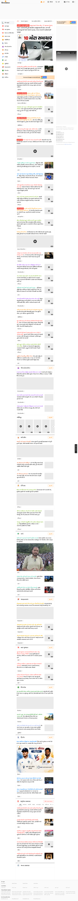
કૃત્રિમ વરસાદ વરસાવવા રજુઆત (17, 891)
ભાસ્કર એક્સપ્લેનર (21, 249)
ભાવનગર (19, 136)
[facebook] (46, 63)
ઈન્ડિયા (19, 114)
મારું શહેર (19, 62)
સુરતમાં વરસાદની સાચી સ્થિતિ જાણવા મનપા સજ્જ (49, 891)
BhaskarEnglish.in (60, 136)
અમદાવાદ (19, 261)
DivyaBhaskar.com (60, 134)
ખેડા (43, 804)
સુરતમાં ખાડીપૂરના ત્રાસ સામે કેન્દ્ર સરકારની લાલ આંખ (39, 891)
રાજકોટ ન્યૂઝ (46, 887)
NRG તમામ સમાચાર (48, 801)
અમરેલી (29, 804)
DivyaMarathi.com (60, 137)
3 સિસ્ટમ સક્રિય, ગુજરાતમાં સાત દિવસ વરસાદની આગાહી (6, 891)
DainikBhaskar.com (60, 132)
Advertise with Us (59, 126)
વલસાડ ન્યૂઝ (14, 887)
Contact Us (58, 129)
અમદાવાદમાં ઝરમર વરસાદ (27, 891)
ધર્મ (18, 363)
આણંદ (33, 804)
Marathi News (14, 883)
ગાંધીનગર (47, 804)
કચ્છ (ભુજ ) (20, 73)
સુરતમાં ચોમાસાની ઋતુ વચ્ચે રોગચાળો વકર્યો (39, 894)
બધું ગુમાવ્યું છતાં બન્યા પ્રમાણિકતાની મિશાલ (60, 893)
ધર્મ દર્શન (19, 458)
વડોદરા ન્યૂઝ (68, 887)
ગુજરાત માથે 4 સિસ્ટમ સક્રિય (16, 893)
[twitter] (49, 63)
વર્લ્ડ (18, 170)
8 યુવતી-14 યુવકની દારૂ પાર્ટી (27, 894)
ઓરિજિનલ (20, 125)
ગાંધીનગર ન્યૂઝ (36, 887)
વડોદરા (19, 193)
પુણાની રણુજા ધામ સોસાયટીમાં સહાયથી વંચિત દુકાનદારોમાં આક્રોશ (6, 893)
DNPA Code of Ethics (68, 144)
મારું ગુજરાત (19, 159)
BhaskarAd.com (59, 140)
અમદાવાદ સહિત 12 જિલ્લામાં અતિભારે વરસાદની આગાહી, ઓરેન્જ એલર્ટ (49, 893)
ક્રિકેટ (19, 181)
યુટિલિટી (19, 732)
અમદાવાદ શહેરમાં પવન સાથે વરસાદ (17, 894)
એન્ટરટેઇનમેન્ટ (21, 272)
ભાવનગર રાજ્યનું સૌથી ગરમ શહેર (60, 891)
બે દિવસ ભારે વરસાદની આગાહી (59, 894)
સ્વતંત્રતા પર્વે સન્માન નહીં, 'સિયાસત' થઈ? (6, 894)
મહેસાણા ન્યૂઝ (25, 887)
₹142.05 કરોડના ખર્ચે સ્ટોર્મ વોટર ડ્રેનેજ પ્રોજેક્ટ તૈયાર (28, 893)
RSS (61, 129)
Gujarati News (25, 883)
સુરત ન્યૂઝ (56, 887)
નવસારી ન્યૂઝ (3, 887)
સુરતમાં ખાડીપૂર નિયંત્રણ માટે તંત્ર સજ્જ (39, 893)
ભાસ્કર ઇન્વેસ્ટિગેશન (22, 103)
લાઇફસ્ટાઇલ (19, 620)
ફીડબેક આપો (76, 448)
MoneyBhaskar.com (60, 139)
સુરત (19, 659)
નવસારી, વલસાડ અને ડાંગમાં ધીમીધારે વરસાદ (71, 893)
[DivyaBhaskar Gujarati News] (5, 3)
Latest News (36, 883)
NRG (20, 804)
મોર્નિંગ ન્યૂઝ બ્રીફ (47, 894)
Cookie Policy (65, 129)
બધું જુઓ (50, 417)
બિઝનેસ (19, 710)
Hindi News (3, 883)
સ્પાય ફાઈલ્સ (20, 216)
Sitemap (64, 126)
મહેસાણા (19, 89)
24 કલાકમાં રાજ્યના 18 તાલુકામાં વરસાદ (71, 891)
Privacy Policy (71, 129)
